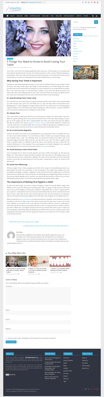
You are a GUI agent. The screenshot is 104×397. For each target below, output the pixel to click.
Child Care (45, 16)
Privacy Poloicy (86, 365)
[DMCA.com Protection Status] (11, 374)
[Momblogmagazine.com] (7, 16)
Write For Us (85, 368)
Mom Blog (21, 67)
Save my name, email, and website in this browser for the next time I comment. (32, 338)
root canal (45, 146)
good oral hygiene (25, 199)
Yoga (52, 16)
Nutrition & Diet (35, 16)
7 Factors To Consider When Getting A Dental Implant (60, 269)
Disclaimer (85, 363)
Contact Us (85, 360)
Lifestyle (79, 16)
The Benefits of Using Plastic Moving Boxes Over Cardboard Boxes (52, 368)
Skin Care (19, 16)
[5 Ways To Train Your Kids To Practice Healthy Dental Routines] (38, 257)
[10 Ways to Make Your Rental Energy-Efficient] (81, 66)
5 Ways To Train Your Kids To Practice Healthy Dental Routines (37, 270)
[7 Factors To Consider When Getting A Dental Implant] (60, 257)
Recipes (86, 16)
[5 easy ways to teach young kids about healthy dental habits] (16, 257)
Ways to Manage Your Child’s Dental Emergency (33, 3)
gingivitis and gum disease (36, 123)
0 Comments (29, 67)
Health (12, 16)
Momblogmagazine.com (31, 357)
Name (8, 310)
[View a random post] (96, 16)
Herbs (26, 16)
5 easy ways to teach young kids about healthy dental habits (15, 270)
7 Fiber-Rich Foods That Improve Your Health (22, 222)
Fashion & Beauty (69, 16)
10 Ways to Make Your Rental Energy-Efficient (79, 73)
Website (8, 329)
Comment (9, 286)
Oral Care (59, 16)
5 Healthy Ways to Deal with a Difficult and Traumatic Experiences (46, 226)
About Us (84, 358)
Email (8, 319)
